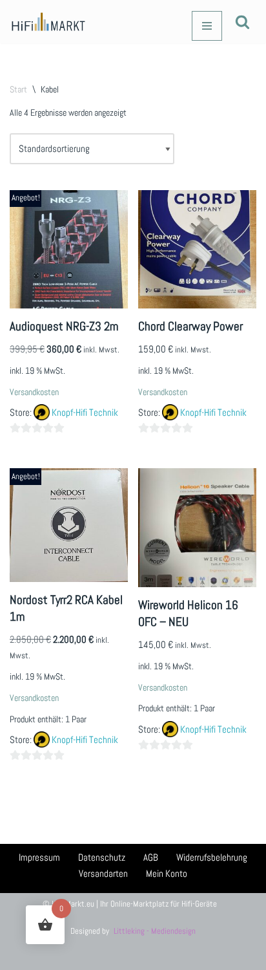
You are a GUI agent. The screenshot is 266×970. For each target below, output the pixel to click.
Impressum (39, 857)
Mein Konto (166, 873)
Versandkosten (34, 392)
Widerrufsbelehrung (211, 857)
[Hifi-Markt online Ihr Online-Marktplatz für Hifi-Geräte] (48, 22)
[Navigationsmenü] (207, 26)
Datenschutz (101, 857)
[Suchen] (242, 21)
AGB (150, 857)
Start (18, 89)
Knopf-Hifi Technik (85, 412)
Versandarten (103, 873)
